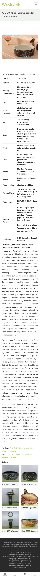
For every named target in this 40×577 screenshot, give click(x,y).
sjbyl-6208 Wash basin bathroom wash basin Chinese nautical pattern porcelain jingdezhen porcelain (10, 484)
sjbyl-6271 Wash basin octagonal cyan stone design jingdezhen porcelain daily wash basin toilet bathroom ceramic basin (10, 531)
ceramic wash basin (20, 567)
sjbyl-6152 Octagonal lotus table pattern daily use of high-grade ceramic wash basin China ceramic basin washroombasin (29, 531)
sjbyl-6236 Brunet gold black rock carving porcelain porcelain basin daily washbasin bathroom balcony (29, 484)
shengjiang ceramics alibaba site (20, 559)
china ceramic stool (8, 556)
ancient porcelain (25, 552)
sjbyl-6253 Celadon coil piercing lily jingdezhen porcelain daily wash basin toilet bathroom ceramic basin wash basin (10, 508)
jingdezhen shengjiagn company (20, 563)
